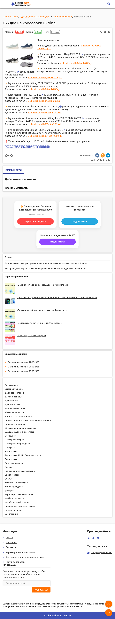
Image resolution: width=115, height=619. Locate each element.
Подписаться (80, 221)
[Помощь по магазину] (105, 31)
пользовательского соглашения (71, 604)
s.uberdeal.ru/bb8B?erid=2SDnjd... (45, 112)
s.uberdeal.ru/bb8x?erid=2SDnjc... (77, 63)
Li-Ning (38, 32)
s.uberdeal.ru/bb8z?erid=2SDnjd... (45, 89)
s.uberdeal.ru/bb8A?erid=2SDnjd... (45, 100)
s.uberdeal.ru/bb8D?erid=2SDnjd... (45, 135)
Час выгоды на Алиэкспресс (31, 335)
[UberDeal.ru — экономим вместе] (21, 4)
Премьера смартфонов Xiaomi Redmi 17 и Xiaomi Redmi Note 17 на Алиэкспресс (57, 297)
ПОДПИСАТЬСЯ (41, 589)
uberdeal (19, 32)
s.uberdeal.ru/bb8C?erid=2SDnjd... (45, 124)
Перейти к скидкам (35, 221)
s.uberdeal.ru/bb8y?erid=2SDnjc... (45, 77)
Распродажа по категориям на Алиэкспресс (39, 323)
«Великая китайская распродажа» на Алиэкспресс (42, 284)
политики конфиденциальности (40, 604)
